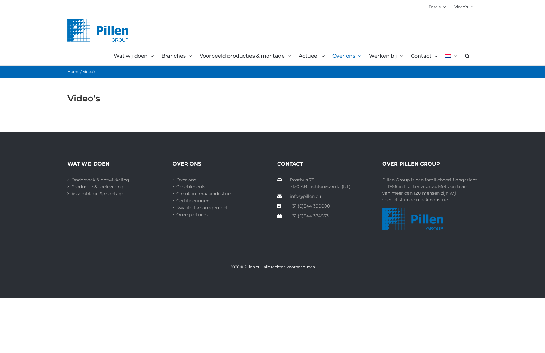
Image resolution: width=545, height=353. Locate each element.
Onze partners (192, 214)
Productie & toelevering (97, 187)
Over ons (186, 180)
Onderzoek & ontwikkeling (100, 180)
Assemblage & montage (97, 194)
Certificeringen (192, 201)
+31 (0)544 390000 (310, 206)
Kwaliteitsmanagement (202, 207)
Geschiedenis (190, 187)
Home (73, 71)
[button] (467, 55)
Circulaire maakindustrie (203, 194)
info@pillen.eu (305, 196)
